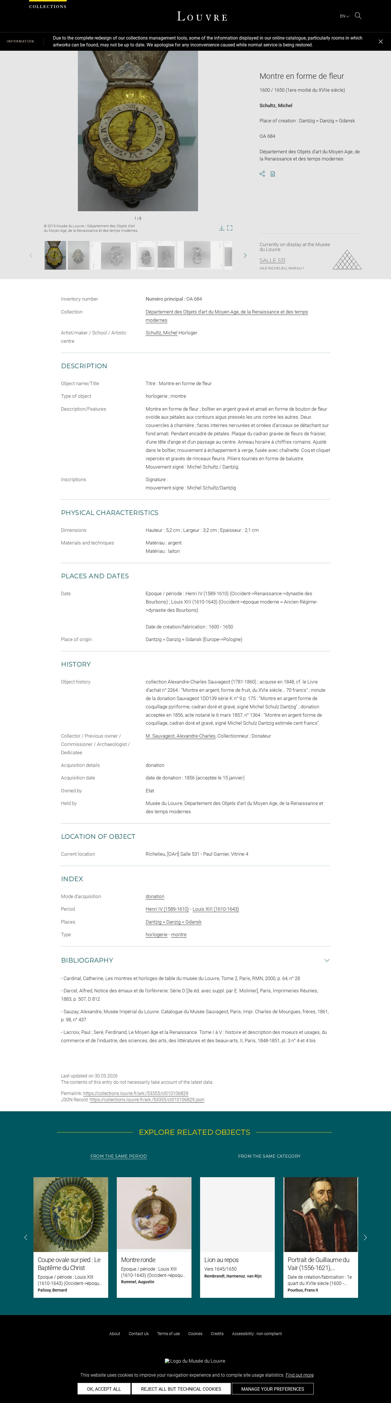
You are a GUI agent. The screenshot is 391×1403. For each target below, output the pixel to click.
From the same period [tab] (118, 1156)
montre (179, 934)
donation (155, 896)
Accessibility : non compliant (257, 1333)
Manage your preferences (272, 1389)
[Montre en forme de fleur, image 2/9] (78, 255)
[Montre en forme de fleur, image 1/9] (55, 255)
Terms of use (168, 1333)
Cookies (195, 1333)
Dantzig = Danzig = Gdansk (174, 922)
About (114, 1333)
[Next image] (236, 255)
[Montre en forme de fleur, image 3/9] (113, 255)
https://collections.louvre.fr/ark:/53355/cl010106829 (135, 1093)
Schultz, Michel (276, 105)
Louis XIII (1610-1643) (216, 909)
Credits (217, 1333)
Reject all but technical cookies (181, 1389)
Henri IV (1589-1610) (167, 909)
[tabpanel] (195, 1237)
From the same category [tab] (269, 1156)
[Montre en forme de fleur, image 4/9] (147, 255)
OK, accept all (104, 1389)
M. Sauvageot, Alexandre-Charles (181, 736)
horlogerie (156, 934)
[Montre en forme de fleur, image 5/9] (167, 255)
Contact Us (139, 1333)
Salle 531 (272, 260)
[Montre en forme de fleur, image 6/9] (200, 255)
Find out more (300, 1375)
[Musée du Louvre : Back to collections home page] (202, 16)
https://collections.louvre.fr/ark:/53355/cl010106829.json (147, 1099)
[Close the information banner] (380, 41)
